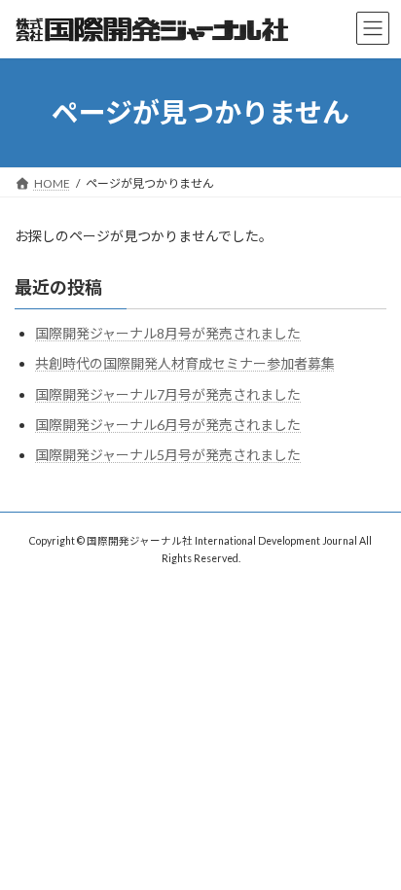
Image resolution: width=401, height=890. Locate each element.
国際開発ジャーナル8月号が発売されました (168, 333)
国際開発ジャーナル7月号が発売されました (168, 393)
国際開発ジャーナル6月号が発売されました (168, 424)
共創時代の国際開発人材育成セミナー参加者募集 (185, 363)
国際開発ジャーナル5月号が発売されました (168, 454)
